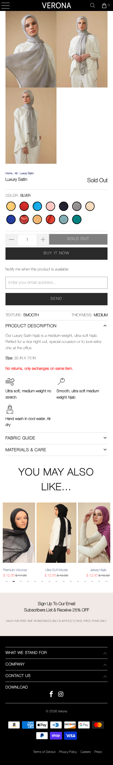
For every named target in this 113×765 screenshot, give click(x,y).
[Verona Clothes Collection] (56, 5)
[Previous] (5, 542)
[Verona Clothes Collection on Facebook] (51, 695)
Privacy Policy (68, 751)
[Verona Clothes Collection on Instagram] (61, 695)
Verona (62, 711)
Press (98, 751)
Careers (85, 751)
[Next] (108, 542)
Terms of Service (44, 751)
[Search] (92, 5)
